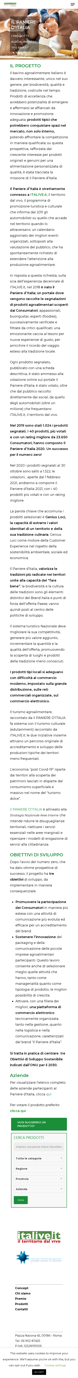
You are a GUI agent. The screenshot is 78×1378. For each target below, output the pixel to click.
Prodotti (21, 1304)
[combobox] (39, 1158)
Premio (20, 1298)
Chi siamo (22, 1293)
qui (49, 1094)
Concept (21, 1288)
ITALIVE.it (38, 195)
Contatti (21, 1309)
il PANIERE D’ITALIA (26, 809)
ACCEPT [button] (39, 1372)
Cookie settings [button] (55, 1365)
